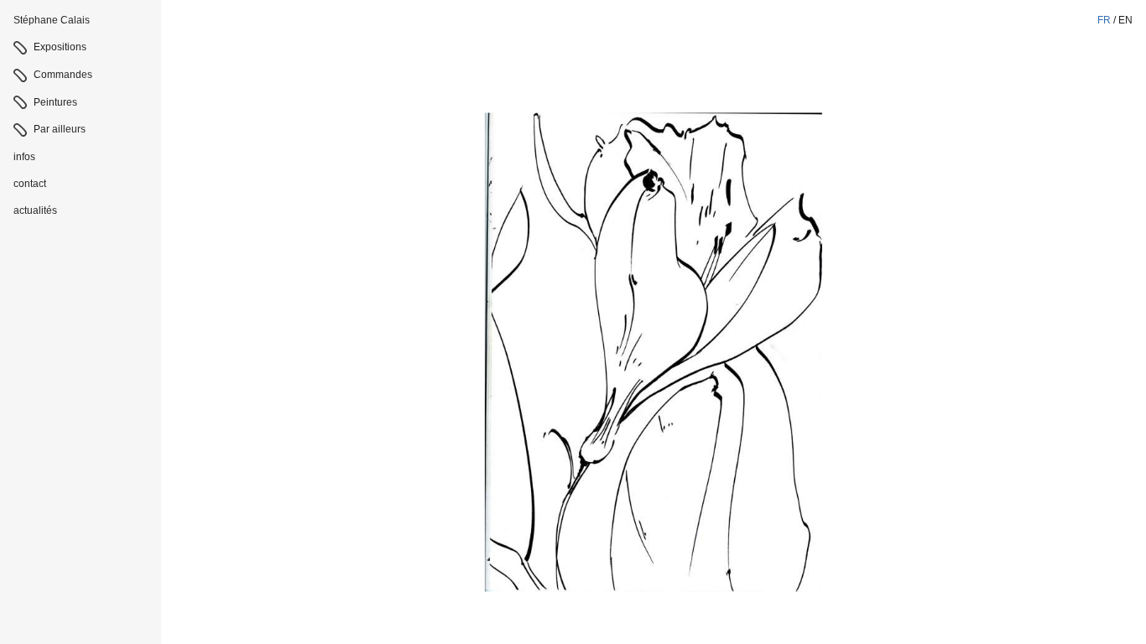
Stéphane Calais (51, 20)
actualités (35, 210)
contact (29, 184)
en (1125, 20)
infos (24, 157)
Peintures (55, 102)
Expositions (60, 47)
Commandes (63, 74)
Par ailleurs (60, 129)
